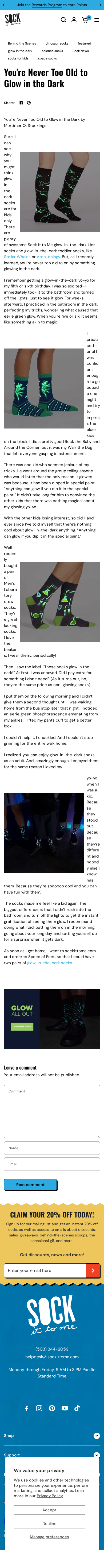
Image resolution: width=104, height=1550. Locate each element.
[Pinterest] (52, 1408)
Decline (49, 1523)
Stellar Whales (17, 256)
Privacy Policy (50, 1496)
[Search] (63, 19)
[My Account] (74, 19)
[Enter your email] (93, 1270)
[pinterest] (29, 102)
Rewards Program (47, 4)
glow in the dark (20, 51)
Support (12, 1455)
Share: (9, 103)
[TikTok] (77, 1408)
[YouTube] (65, 1408)
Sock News (81, 51)
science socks (52, 51)
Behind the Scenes (22, 43)
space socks (47, 58)
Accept (49, 1510)
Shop (9, 1435)
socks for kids (18, 58)
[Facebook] (21, 102)
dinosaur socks (57, 43)
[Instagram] (39, 1408)
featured (84, 43)
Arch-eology (48, 256)
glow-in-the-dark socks (49, 963)
